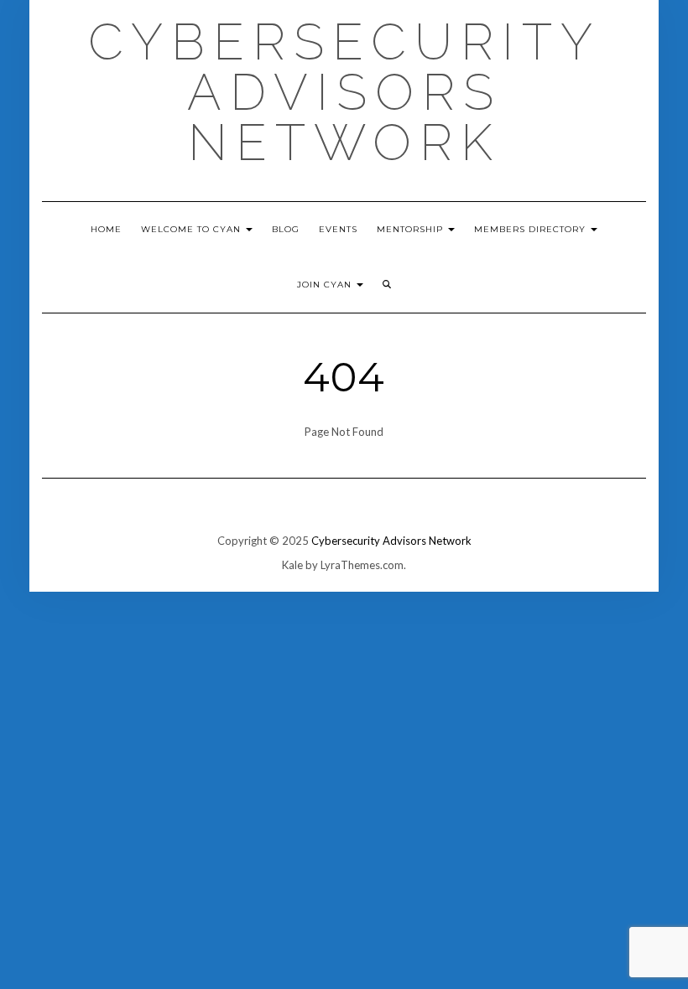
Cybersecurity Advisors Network (344, 92)
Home (106, 229)
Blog (286, 229)
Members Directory (531, 229)
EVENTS (338, 229)
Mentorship (411, 229)
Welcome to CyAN (192, 229)
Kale (292, 565)
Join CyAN (326, 284)
